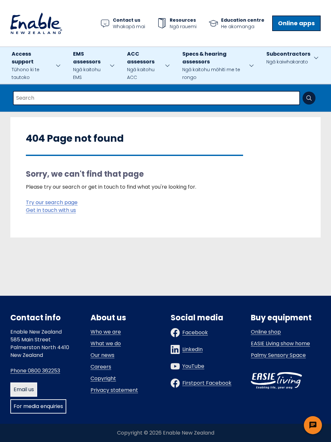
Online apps (296, 23)
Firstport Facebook (206, 383)
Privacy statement (114, 390)
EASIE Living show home (280, 343)
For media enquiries (38, 406)
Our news (102, 355)
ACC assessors (141, 65)
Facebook (195, 332)
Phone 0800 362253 (35, 370)
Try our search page (52, 202)
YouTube (193, 366)
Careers (101, 366)
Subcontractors (288, 57)
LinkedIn (192, 349)
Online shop (266, 332)
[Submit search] (309, 98)
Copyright (103, 378)
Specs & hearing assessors (211, 65)
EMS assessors (87, 65)
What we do (106, 343)
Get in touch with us (51, 210)
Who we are (106, 332)
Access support (25, 65)
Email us (24, 389)
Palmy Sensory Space (278, 355)
